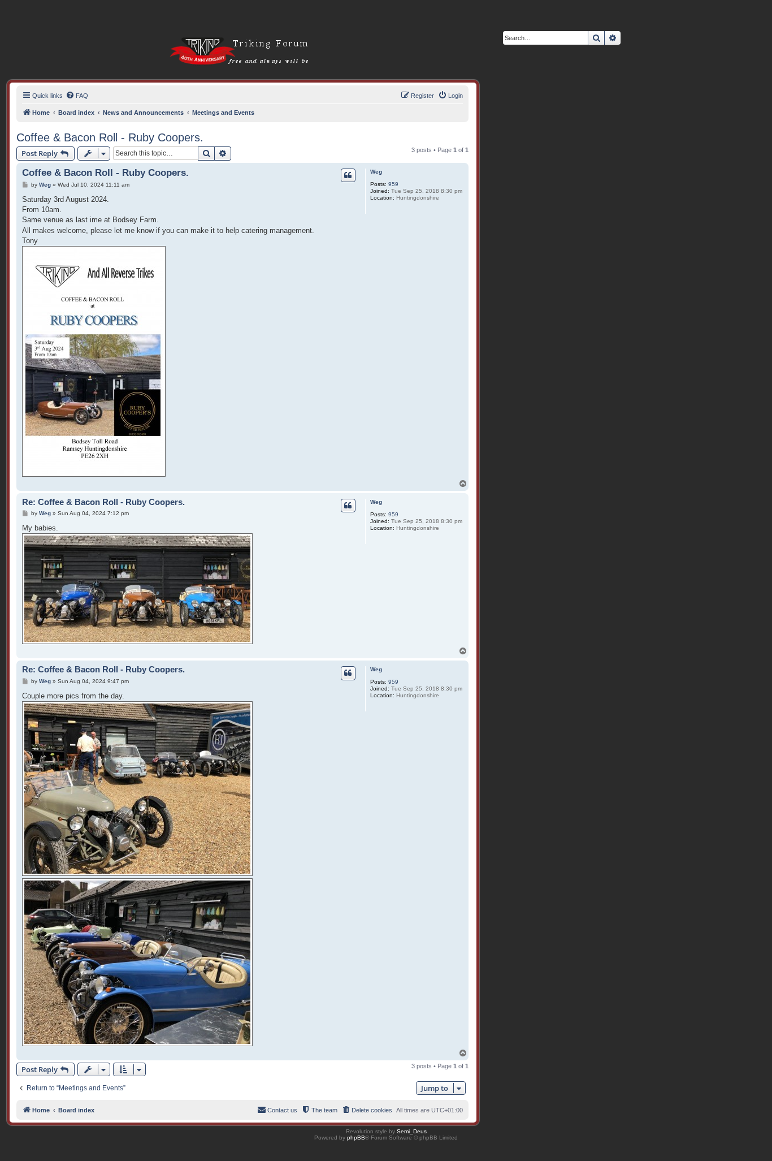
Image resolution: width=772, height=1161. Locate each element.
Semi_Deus (412, 1131)
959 (393, 184)
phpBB (356, 1137)
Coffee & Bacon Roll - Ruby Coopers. (109, 137)
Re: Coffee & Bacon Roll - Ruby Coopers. (103, 502)
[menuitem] (77, 95)
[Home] (225, 33)
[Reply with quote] (348, 175)
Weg (376, 172)
